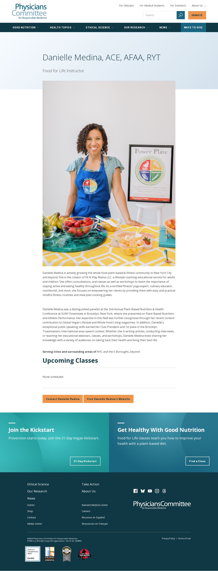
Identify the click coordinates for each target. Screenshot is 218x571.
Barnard (95, 505)
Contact (31, 517)
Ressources (95, 523)
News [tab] (163, 27)
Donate (197, 15)
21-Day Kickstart (85, 461)
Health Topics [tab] (61, 27)
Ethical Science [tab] (98, 27)
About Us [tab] (197, 5)
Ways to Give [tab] (193, 27)
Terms (184, 538)
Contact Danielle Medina (62, 398)
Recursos (93, 517)
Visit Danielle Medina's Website (108, 398)
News (31, 498)
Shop (30, 511)
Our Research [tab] (134, 27)
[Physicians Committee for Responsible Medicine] (29, 11)
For (152, 5)
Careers (86, 511)
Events (31, 505)
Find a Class (197, 461)
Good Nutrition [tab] (24, 27)
